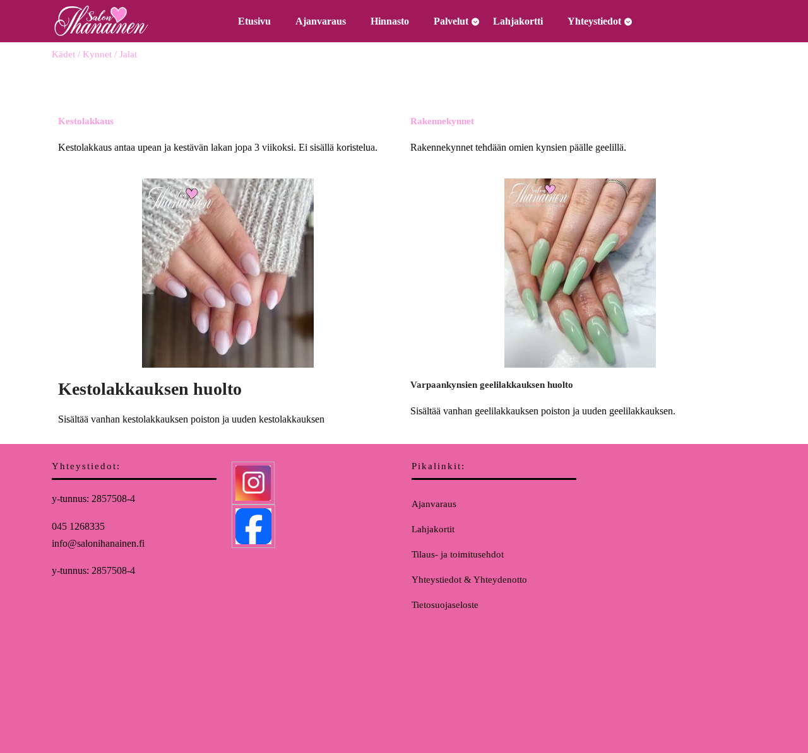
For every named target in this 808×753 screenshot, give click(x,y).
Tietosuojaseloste (445, 605)
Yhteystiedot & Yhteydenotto (469, 580)
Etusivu (254, 21)
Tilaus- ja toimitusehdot (458, 554)
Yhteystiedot (594, 21)
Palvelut (451, 21)
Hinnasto (390, 21)
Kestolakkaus (86, 121)
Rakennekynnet (442, 121)
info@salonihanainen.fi (98, 543)
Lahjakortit (433, 529)
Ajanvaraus (320, 21)
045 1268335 (78, 526)
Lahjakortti (518, 21)
